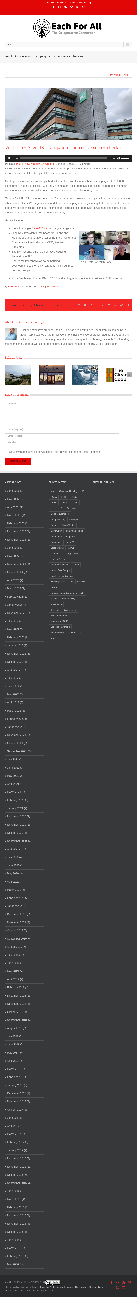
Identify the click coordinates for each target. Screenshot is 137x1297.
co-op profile (75, 519)
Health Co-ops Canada (62, 576)
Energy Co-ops (71, 553)
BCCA (54, 497)
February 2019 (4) (17, 987)
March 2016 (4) (16, 1199)
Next (126, 74)
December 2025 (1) (18, 531)
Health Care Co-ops (60, 570)
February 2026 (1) (17, 523)
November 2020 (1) (18, 824)
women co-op (57, 632)
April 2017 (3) (15, 1126)
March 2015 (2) (16, 1248)
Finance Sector (58, 559)
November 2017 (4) (18, 1101)
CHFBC (64, 502)
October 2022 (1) (17, 661)
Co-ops (54, 525)
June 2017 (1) (15, 1117)
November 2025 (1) (18, 539)
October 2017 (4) (17, 1109)
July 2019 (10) (15, 955)
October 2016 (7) (17, 1174)
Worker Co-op (74, 632)
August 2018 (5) (16, 1028)
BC (82, 491)
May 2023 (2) (15, 629)
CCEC (54, 502)
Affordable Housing (68, 491)
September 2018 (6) (19, 1020)
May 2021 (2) (15, 775)
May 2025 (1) (15, 556)
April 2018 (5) (15, 1060)
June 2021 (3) (15, 767)
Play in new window (28, 163)
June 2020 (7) (15, 865)
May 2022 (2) (15, 694)
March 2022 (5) (16, 710)
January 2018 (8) (17, 1085)
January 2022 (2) (17, 727)
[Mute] (118, 158)
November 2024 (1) (18, 564)
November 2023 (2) (18, 613)
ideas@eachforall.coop (80, 3)
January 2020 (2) (17, 906)
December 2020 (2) (18, 816)
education (55, 553)
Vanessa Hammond (60, 627)
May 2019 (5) (15, 971)
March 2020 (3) (16, 889)
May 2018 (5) (15, 1052)
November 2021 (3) (18, 735)
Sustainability (68, 598)
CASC (74, 497)
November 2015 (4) (18, 1223)
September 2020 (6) (19, 841)
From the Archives (59, 565)
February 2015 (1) (17, 1256)
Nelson (54, 587)
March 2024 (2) (16, 588)
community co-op (74, 531)
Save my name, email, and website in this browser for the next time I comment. (55, 452)
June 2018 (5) (15, 1044)
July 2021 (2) (14, 759)
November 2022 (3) (18, 653)
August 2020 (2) (16, 849)
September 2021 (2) (19, 751)
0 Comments (52, 286)
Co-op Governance (60, 514)
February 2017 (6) (17, 1142)
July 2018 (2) (14, 1036)
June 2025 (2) (15, 547)
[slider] (125, 158)
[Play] (9, 158)
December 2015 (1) (18, 1215)
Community (56, 531)
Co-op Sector (68, 525)
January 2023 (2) (17, 645)
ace (52, 491)
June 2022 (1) (15, 686)
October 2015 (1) (17, 1231)
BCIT (63, 497)
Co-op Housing (58, 519)
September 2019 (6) (19, 938)
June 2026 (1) (15, 490)
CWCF (71, 548)
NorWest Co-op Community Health (67, 593)
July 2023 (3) (14, 621)
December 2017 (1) (18, 1093)
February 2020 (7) (17, 898)
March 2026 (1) (16, 515)
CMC (75, 502)
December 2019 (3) (18, 914)
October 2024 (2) (17, 572)
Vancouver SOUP (59, 621)
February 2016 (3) (17, 1207)
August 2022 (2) (16, 670)
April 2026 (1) (15, 507)
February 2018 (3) (17, 1077)
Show (41, 286)
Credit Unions (57, 548)
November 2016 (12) (19, 1166)
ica (71, 581)
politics (54, 598)
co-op (53, 508)
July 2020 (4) (14, 857)
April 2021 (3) (15, 784)
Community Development (63, 536)
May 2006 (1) (15, 1264)
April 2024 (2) (15, 580)
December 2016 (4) (18, 1158)
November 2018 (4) (18, 1003)
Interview (81, 581)
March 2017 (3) (16, 1134)
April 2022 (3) (15, 702)
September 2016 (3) (19, 1183)
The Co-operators (59, 615)
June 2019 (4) (15, 963)
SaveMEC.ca (39, 228)
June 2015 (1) (15, 1240)
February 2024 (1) (17, 596)
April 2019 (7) (15, 979)
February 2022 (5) (17, 718)
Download (48, 163)
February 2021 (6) (17, 800)
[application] (68, 158)
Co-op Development (70, 508)
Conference (56, 542)
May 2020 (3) (15, 873)
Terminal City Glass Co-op (63, 610)
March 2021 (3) (16, 792)
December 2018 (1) (18, 995)
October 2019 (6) (17, 930)
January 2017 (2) (17, 1150)
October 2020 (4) (17, 832)
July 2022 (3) (14, 678)
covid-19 (70, 542)
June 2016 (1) (15, 1191)
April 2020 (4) (15, 881)
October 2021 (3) (17, 743)
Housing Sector (58, 581)
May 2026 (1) (15, 499)
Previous (115, 74)
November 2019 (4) (18, 922)
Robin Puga (13, 286)
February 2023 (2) (17, 637)
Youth (53, 638)
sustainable (56, 604)
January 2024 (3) (17, 604)
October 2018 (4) (17, 1012)
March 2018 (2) (16, 1069)
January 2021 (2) (17, 808)
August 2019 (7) (16, 946)
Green (76, 565)
